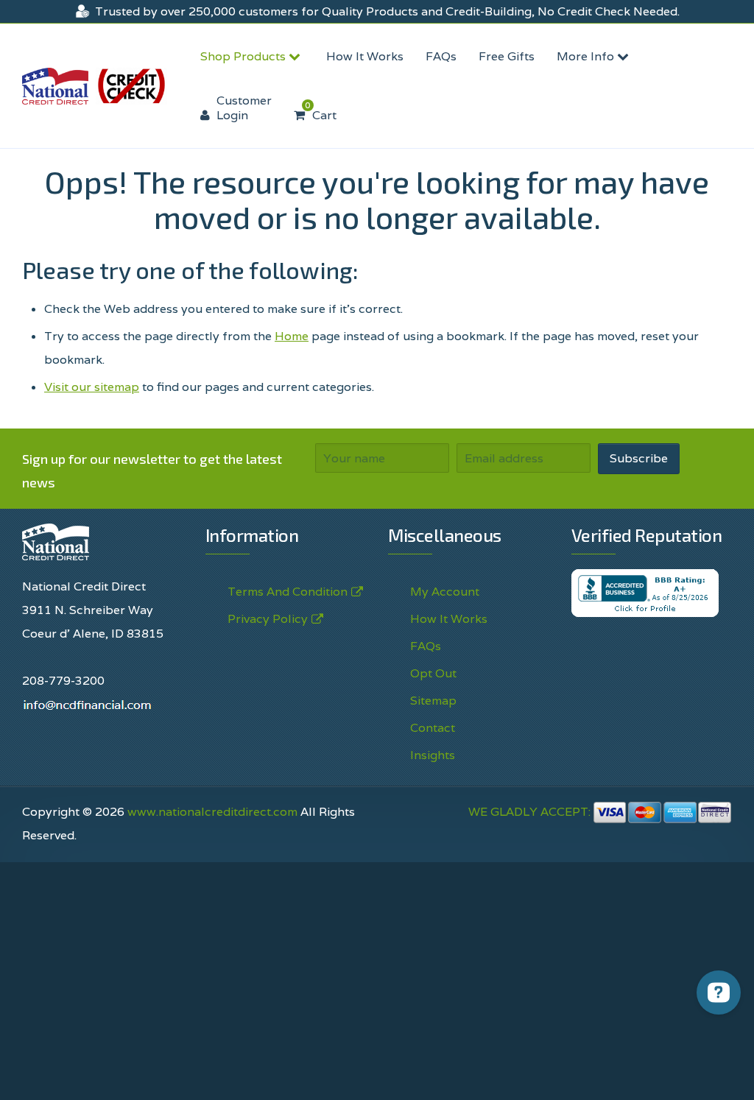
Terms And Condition (288, 591)
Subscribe (639, 458)
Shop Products (244, 56)
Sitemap (433, 700)
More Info (587, 56)
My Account (444, 591)
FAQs (441, 56)
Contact (432, 728)
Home (292, 336)
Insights (432, 755)
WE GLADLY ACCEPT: (530, 811)
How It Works (365, 56)
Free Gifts (507, 56)
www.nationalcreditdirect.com (212, 811)
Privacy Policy (268, 619)
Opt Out (433, 673)
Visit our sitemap (91, 387)
